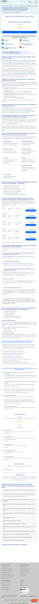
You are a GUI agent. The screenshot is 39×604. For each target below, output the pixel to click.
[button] (3, 420)
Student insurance (23, 567)
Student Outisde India (24, 574)
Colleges (16, 5)
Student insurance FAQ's (25, 572)
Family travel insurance (6, 574)
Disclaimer (22, 582)
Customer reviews (5, 587)
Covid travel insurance (6, 577)
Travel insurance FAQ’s (6, 582)
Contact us (22, 585)
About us (22, 584)
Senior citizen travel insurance (8, 575)
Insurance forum (23, 575)
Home (3, 5)
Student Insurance (9, 5)
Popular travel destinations (7, 572)
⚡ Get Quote (34, 600)
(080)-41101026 (14, 603)
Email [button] (20, 603)
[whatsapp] (29, 1)
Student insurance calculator (25, 568)
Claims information (5, 589)
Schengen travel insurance (7, 570)
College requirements (24, 570)
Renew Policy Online (6, 585)
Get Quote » (30, 210)
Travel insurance (5, 567)
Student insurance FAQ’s (6, 584)
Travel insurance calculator (7, 568)
